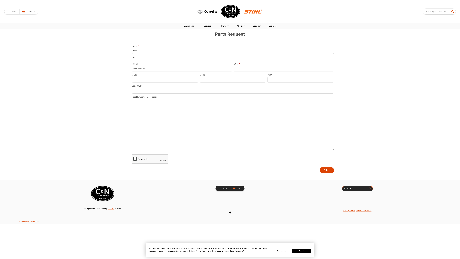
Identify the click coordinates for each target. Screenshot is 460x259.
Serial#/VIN (137, 86)
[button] (11, 11)
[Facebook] (230, 212)
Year (269, 75)
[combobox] (439, 11)
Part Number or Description (144, 97)
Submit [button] (327, 170)
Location (257, 26)
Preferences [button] (239, 251)
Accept (301, 251)
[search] (453, 11)
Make (134, 75)
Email (240, 63)
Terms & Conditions (363, 211)
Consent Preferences (29, 222)
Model (202, 75)
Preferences (281, 251)
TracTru (111, 209)
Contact (272, 26)
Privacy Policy (349, 211)
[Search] (370, 188)
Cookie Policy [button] (191, 251)
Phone (135, 64)
